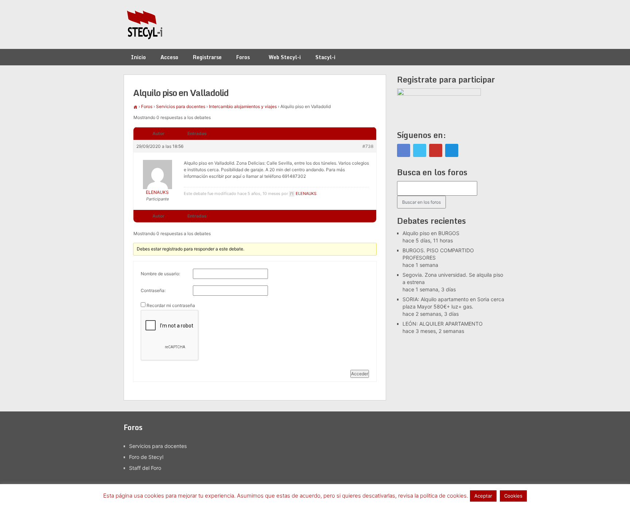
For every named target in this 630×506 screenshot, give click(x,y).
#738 (367, 146)
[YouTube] (435, 150)
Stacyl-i (325, 57)
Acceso (169, 57)
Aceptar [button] (483, 496)
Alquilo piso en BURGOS (430, 233)
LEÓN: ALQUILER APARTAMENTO (442, 324)
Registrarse (207, 57)
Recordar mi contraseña (171, 305)
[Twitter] (419, 150)
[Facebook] (403, 150)
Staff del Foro (145, 468)
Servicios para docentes (180, 106)
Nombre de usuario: (160, 273)
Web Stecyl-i (285, 57)
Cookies (513, 496)
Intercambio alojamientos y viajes (243, 106)
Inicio (138, 57)
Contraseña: (153, 290)
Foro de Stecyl (146, 457)
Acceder (359, 373)
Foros (243, 57)
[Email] (451, 150)
